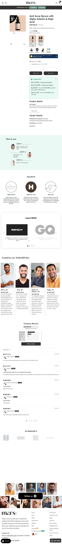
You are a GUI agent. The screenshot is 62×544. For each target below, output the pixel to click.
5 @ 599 (33, 7)
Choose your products (46, 82)
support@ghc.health (12, 540)
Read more (34, 111)
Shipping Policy (54, 525)
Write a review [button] (31, 344)
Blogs (51, 518)
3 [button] (31, 420)
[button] (33, 25)
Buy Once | (34, 61)
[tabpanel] (16, 228)
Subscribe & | (38, 64)
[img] (7, 354)
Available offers (37, 79)
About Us (52, 520)
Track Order (53, 512)
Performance (35, 520)
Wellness (34, 523)
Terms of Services (54, 533)
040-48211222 (11, 535)
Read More (32, 126)
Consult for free (53, 515)
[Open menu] (2, 3)
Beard (33, 518)
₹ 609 (39, 61)
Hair (33, 515)
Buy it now (51, 73)
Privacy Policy (53, 523)
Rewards (34, 528)
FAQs (51, 535)
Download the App (36, 531)
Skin (33, 525)
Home (33, 512)
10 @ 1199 (42, 7)
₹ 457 (45, 64)
